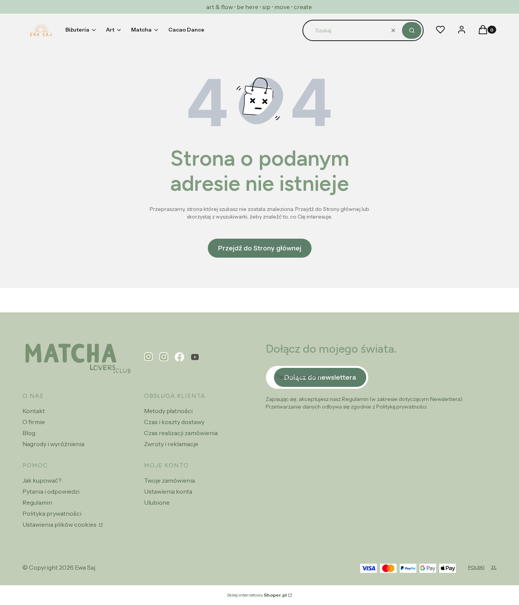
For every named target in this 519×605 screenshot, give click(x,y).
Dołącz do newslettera (320, 377)
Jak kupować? (42, 480)
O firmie (33, 422)
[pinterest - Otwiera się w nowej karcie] (148, 357)
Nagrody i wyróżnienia (53, 444)
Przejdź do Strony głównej (259, 248)
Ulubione (157, 502)
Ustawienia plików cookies (60, 524)
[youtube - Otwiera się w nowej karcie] (194, 357)
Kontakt (33, 411)
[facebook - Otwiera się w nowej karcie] (179, 357)
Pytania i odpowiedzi (50, 491)
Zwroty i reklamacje (171, 444)
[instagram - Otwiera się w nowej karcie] (164, 357)
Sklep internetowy (257, 595)
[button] (411, 30)
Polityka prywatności (51, 513)
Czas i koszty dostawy (174, 422)
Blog (28, 433)
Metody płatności (168, 411)
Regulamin (37, 502)
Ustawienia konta (168, 491)
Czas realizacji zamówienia (181, 433)
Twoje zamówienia (169, 480)
